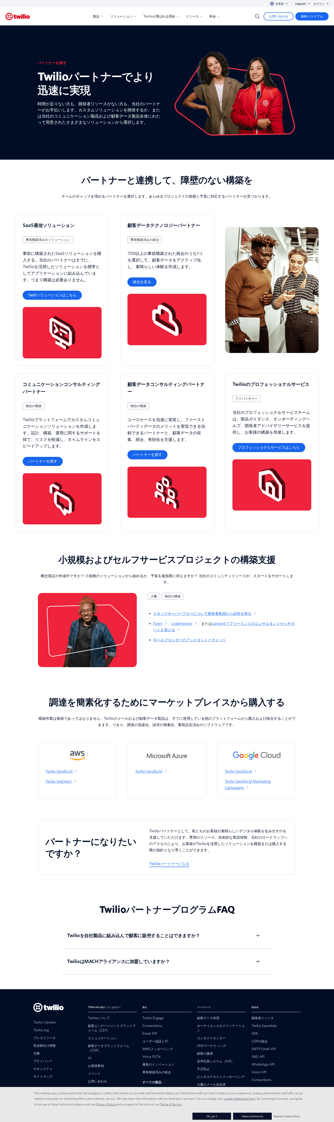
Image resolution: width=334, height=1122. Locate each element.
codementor (182, 623)
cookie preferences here (239, 1098)
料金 (212, 16)
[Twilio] (17, 16)
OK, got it (211, 1116)
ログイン (319, 3)
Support (300, 3)
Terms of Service (171, 1104)
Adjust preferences (252, 1116)
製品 (96, 16)
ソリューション (121, 16)
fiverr (158, 623)
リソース (192, 16)
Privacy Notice (106, 1104)
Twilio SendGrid (58, 771)
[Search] (257, 16)
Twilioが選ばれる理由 (159, 16)
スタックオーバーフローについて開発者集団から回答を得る (202, 613)
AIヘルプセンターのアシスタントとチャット (189, 640)
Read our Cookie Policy (287, 1116)
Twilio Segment (58, 781)
